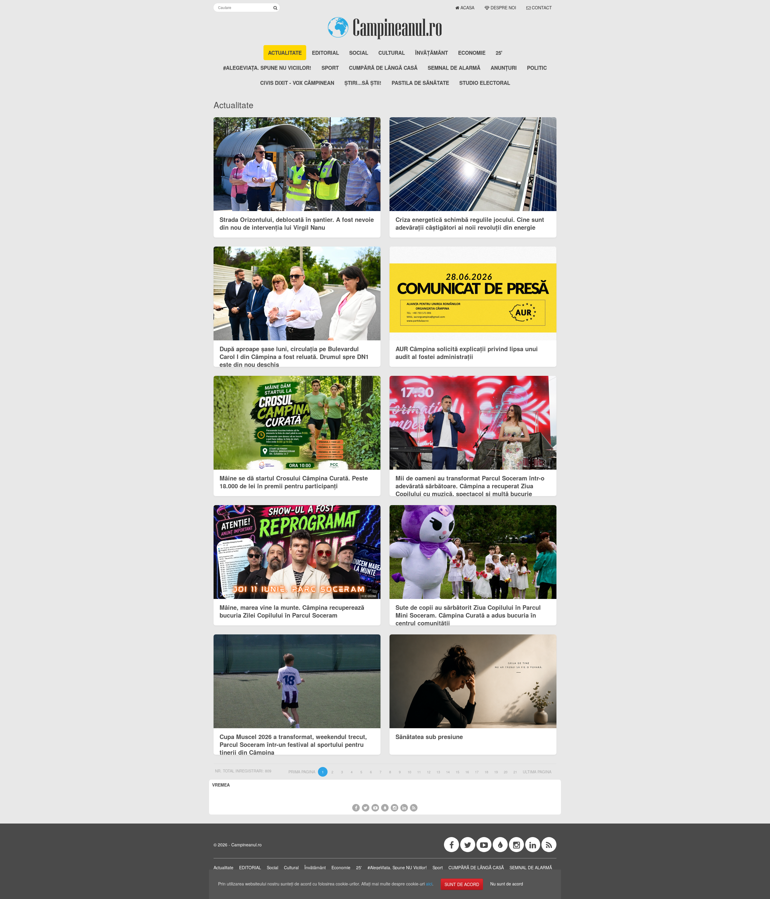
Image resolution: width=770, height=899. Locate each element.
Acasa (466, 8)
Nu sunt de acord (506, 884)
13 (438, 771)
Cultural (391, 52)
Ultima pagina (537, 772)
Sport (330, 67)
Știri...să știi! (362, 82)
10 (409, 771)
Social (358, 52)
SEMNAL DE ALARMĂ (454, 67)
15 (457, 771)
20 (505, 771)
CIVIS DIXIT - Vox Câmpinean (297, 82)
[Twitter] (365, 808)
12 (428, 771)
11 (419, 771)
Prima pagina (301, 772)
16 (467, 771)
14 (448, 771)
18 (486, 771)
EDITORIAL (325, 52)
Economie (471, 52)
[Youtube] (375, 808)
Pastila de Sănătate (420, 82)
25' (499, 52)
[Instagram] (394, 808)
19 (496, 771)
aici (429, 884)
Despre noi (502, 8)
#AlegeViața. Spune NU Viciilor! (267, 67)
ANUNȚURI (504, 67)
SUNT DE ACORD (462, 884)
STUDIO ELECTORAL (484, 82)
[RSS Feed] (413, 808)
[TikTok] (385, 808)
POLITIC (537, 67)
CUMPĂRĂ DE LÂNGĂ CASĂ (383, 67)
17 (477, 771)
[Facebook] (356, 808)
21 (515, 771)
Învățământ (431, 52)
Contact (541, 8)
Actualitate (285, 52)
